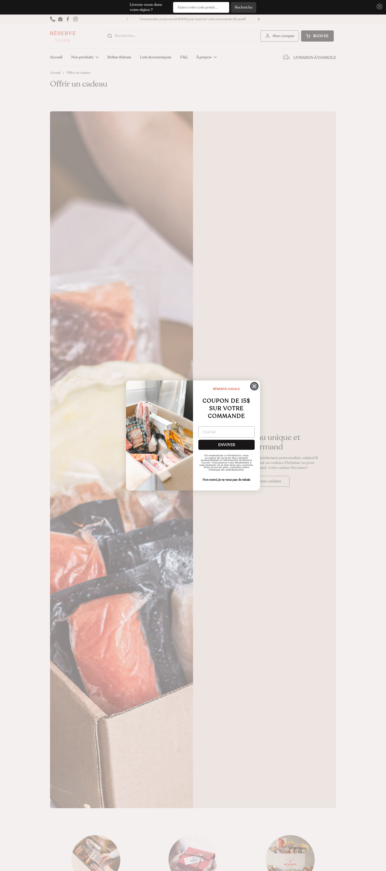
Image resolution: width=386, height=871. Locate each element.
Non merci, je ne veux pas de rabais (226, 480)
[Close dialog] (254, 386)
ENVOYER (226, 444)
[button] (378, 6)
